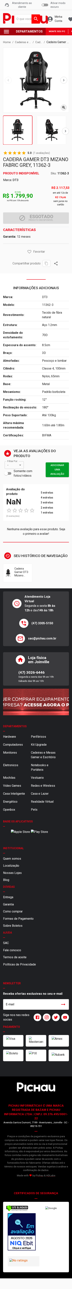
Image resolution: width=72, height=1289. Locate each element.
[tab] (17, 130)
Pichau (39, 1175)
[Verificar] (17, 1210)
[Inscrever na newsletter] (63, 1004)
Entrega (8, 897)
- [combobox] (7, 465)
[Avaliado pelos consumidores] (21, 1232)
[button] (29, 251)
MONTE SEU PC (57, 31)
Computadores (13, 744)
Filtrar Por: (12, 461)
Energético (10, 801)
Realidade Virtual (42, 801)
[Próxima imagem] (63, 80)
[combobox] (26, 19)
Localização (11, 865)
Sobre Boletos (12, 925)
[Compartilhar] (56, 263)
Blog (6, 880)
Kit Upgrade (39, 744)
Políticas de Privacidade (19, 964)
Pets (34, 809)
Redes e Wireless (43, 785)
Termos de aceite (14, 957)
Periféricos (38, 736)
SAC (6, 943)
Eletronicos (10, 765)
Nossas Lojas (12, 873)
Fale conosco (12, 950)
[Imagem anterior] (8, 80)
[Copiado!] (46, 263)
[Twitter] (55, 1017)
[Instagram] (45, 1017)
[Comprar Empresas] (36, 702)
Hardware (9, 736)
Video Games (12, 785)
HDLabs (50, 1175)
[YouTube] (64, 1017)
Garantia (8, 904)
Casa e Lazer (40, 793)
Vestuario (37, 777)
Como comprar (13, 911)
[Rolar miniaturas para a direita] (65, 131)
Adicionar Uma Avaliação (57, 469)
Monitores (10, 752)
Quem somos (12, 858)
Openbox (9, 809)
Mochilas (9, 777)
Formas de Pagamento (18, 918)
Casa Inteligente (14, 793)
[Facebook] (36, 1017)
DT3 (15, 180)
